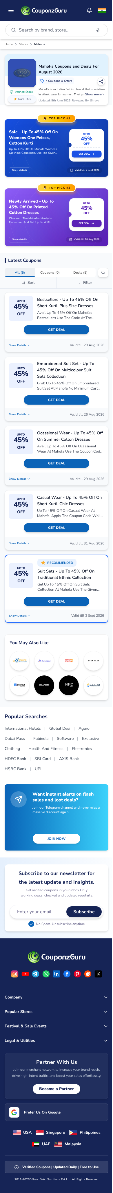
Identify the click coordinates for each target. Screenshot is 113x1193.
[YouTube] (25, 974)
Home (9, 44)
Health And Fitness (45, 748)
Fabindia (40, 738)
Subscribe (84, 912)
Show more (93, 94)
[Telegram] (36, 974)
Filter (87, 282)
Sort (31, 282)
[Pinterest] (77, 974)
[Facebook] (67, 974)
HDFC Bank (15, 759)
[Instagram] (15, 974)
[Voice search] (97, 30)
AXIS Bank (69, 759)
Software (65, 738)
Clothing (12, 748)
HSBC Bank (15, 769)
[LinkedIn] (56, 974)
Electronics (82, 748)
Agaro (84, 728)
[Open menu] (11, 10)
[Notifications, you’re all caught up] (89, 10)
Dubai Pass (15, 738)
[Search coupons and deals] (103, 272)
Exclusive (90, 738)
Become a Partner (56, 1089)
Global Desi (59, 728)
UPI (38, 769)
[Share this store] (101, 81)
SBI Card (42, 759)
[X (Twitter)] (98, 974)
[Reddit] (88, 974)
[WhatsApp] (46, 974)
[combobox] (54, 30)
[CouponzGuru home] (44, 10)
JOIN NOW (56, 838)
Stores (23, 44)
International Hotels (23, 728)
